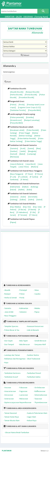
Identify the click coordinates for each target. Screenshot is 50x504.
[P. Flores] (39, 174)
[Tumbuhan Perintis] (18, 110)
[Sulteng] (13, 199)
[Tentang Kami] (41, 16)
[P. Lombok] (22, 177)
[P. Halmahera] (22, 212)
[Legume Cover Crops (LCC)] (29, 107)
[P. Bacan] (22, 209)
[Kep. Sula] (37, 207)
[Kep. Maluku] (15, 207)
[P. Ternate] (22, 215)
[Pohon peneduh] (17, 117)
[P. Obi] (33, 212)
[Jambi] (23, 151)
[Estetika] (30, 117)
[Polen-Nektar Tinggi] (33, 141)
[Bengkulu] (32, 151)
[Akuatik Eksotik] (16, 92)
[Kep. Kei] (27, 207)
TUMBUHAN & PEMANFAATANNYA (19, 350)
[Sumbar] (13, 151)
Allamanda (8, 65)
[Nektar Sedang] (25, 135)
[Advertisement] (22, 256)
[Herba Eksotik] (16, 94)
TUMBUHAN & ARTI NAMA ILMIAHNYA (20, 426)
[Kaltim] (21, 189)
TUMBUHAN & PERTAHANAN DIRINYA (21, 336)
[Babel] (22, 154)
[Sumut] (31, 148)
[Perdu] (22, 104)
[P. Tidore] (33, 215)
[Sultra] (31, 199)
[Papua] (13, 222)
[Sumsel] (13, 154)
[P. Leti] (13, 177)
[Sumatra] (14, 148)
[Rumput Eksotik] (32, 92)
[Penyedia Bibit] (34, 110)
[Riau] (38, 148)
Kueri (8, 81)
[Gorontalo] (32, 196)
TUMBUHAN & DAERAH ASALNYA (18, 303)
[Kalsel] (13, 189)
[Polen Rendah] (33, 130)
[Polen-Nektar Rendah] (27, 138)
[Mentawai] (14, 157)
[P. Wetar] (24, 179)
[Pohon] (13, 104)
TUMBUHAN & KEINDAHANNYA (18, 285)
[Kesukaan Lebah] (17, 130)
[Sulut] (23, 196)
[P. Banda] (32, 209)
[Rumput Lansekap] (31, 120)
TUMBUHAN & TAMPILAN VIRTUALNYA (21, 321)
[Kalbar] (25, 187)
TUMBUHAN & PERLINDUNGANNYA (20, 382)
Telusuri (26, 55)
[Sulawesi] (14, 196)
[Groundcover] (16, 120)
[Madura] (34, 166)
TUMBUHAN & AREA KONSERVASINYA (21, 408)
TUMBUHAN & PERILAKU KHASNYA (20, 368)
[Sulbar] (23, 199)
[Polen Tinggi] (24, 133)
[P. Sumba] (34, 177)
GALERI (19, 16)
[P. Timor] (29, 174)
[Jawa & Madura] (16, 164)
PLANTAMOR (6, 451)
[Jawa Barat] (30, 164)
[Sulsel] (39, 199)
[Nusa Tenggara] (16, 174)
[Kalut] (29, 189)
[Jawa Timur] (24, 166)
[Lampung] (31, 154)
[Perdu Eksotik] (31, 94)
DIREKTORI (9, 16)
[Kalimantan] (15, 187)
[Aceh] (22, 148)
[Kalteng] (34, 187)
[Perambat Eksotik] (26, 97)
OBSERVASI (28, 16)
